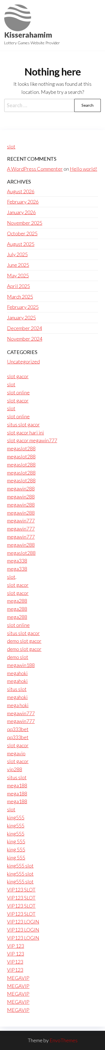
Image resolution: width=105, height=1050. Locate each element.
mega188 (17, 785)
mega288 (17, 601)
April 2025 (18, 286)
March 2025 (20, 297)
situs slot (17, 689)
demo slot (17, 657)
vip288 (14, 769)
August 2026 (20, 191)
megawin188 (21, 665)
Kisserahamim (28, 34)
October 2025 (22, 233)
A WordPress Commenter (35, 169)
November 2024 (24, 339)
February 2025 (23, 307)
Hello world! (83, 169)
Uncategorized (23, 361)
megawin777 (21, 520)
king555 (15, 817)
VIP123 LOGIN (23, 922)
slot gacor (18, 376)
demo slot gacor (24, 641)
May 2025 (18, 275)
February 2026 (23, 202)
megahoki (17, 673)
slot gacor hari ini (25, 432)
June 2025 (18, 265)
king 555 (16, 841)
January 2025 (21, 317)
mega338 (17, 561)
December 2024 (24, 328)
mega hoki (18, 705)
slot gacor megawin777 (32, 440)
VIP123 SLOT (21, 890)
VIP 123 (15, 946)
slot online (18, 392)
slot (11, 146)
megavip (16, 753)
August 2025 (20, 244)
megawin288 (21, 488)
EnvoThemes (64, 1040)
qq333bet (18, 729)
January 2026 (21, 212)
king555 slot (20, 866)
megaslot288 (21, 448)
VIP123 (15, 962)
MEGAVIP (18, 978)
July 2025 (17, 254)
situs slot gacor (23, 424)
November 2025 (24, 223)
